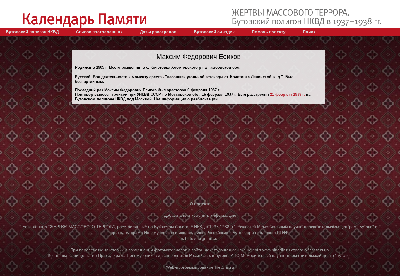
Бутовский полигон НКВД (32, 31)
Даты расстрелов (158, 31)
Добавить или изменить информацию (200, 215)
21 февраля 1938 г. (287, 94)
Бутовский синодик (214, 31)
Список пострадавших (99, 31)
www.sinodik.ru (276, 250)
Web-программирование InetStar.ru (200, 267)
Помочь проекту (269, 31)
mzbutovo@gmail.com (200, 238)
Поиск (309, 31)
